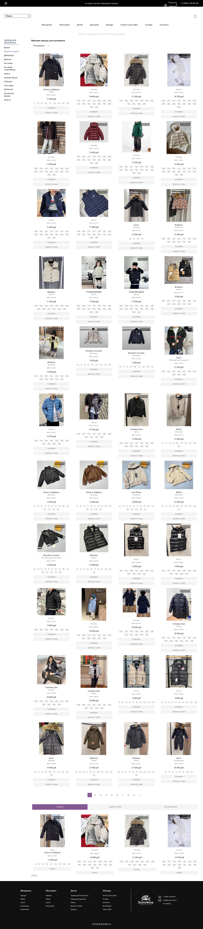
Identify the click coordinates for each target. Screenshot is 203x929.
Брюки (7, 47)
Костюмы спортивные (9, 68)
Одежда (23, 895)
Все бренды (107, 906)
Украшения (24, 909)
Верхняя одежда (11, 51)
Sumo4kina (167, 903)
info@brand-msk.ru (170, 900)
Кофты (7, 73)
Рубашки (8, 81)
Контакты (164, 24)
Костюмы (8, 63)
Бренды (109, 24)
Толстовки (8, 85)
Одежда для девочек (78, 899)
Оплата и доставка (129, 24)
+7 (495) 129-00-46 (189, 3)
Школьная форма (9, 94)
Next (35, 875)
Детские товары (76, 906)
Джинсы (7, 59)
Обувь (22, 899)
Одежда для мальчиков (10, 41)
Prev (32, 875)
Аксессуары (24, 906)
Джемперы (9, 55)
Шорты (7, 100)
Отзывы (148, 24)
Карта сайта (107, 909)
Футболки (8, 89)
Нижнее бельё (10, 77)
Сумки (22, 902)
